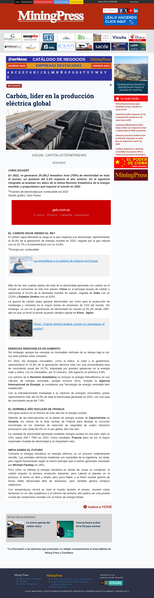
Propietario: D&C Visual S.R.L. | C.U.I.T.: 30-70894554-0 (71, 579)
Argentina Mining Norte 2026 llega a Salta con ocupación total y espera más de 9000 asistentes (131, 128)
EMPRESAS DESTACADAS (59, 66)
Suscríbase (23, 581)
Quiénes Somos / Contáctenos (30, 579)
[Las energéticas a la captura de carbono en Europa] (58, 272)
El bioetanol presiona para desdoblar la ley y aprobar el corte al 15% (129, 107)
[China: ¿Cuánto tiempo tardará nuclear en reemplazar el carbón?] (58, 336)
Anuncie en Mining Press (28, 584)
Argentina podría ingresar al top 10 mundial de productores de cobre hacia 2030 (131, 117)
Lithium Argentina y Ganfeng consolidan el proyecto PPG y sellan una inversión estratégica (131, 152)
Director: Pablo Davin (59, 587)
